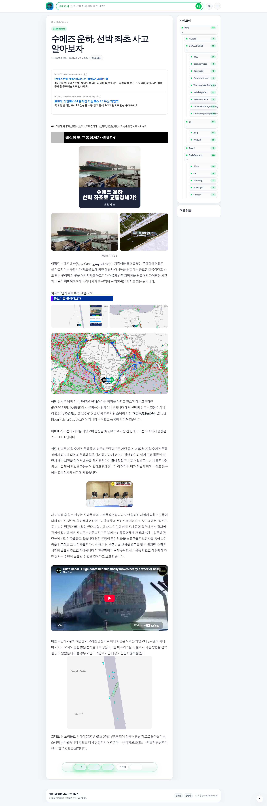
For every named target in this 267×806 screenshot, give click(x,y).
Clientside (203, 71)
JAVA (203, 56)
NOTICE (201, 38)
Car (203, 173)
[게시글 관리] (107, 767)
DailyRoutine (202, 155)
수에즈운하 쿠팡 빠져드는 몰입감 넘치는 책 (81, 79)
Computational (203, 78)
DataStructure (203, 99)
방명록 (188, 795)
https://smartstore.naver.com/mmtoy (74, 96)
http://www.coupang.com (68, 74)
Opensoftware (203, 64)
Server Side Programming (205, 106)
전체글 (178, 795)
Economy (203, 180)
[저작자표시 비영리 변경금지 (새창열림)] (136, 767)
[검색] (198, 6)
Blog (203, 132)
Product (203, 139)
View (199, 27)
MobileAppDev (203, 92)
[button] (217, 6)
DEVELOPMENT (201, 45)
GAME (201, 148)
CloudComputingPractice (205, 113)
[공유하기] (94, 767)
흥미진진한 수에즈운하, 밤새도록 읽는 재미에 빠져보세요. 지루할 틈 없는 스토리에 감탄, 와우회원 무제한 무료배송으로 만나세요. (108, 84)
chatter (203, 194)
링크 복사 (96, 57)
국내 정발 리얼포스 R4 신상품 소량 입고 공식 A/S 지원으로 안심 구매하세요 (96, 105)
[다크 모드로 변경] (209, 6)
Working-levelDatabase (204, 85)
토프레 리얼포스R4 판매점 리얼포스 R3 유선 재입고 (86, 101)
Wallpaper (203, 187)
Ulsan (203, 166)
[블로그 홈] (49, 6)
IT (201, 121)
